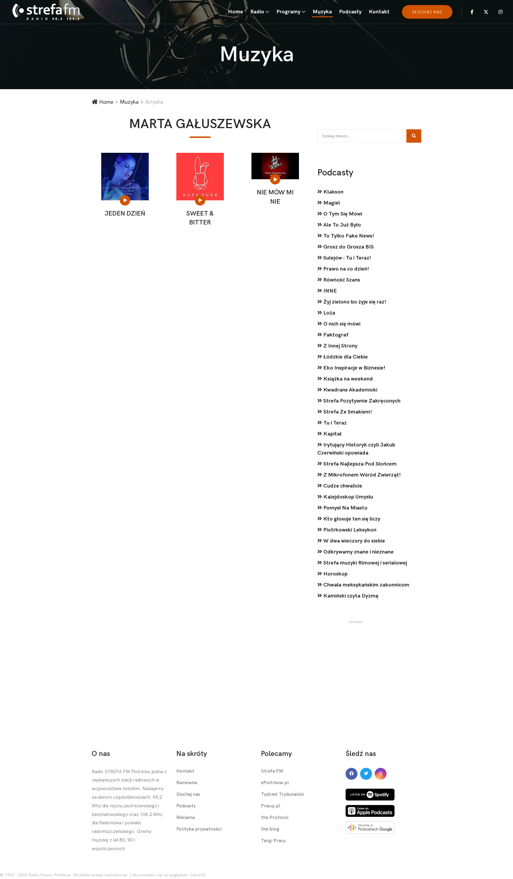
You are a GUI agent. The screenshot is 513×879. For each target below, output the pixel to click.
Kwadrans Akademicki (349, 390)
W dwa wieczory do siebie (353, 541)
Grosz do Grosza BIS (348, 247)
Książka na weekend (347, 379)
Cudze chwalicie (342, 486)
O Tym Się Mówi (342, 214)
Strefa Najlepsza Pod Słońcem (359, 464)
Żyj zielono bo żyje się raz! (354, 302)
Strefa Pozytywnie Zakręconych (361, 401)
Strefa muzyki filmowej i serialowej (364, 563)
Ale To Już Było (341, 225)
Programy (288, 12)
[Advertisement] (355, 661)
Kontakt (379, 12)
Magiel (331, 203)
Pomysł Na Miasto (345, 508)
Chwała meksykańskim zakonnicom (365, 585)
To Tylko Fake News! (348, 236)
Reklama (185, 817)
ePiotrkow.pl (275, 783)
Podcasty (350, 12)
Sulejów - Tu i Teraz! (346, 258)
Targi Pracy (273, 841)
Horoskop (335, 574)
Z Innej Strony (339, 346)
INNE (329, 291)
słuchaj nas (427, 12)
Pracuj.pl (270, 806)
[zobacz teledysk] (125, 200)
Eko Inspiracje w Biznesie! (353, 368)
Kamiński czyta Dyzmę (350, 596)
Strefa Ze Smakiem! (347, 412)
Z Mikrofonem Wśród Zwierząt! (361, 475)
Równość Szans (341, 280)
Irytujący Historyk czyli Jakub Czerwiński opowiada (356, 449)
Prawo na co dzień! (345, 269)
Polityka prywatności (198, 829)
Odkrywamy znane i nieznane (358, 552)
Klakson (332, 192)
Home (235, 12)
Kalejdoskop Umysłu (347, 497)
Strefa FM (272, 771)
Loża (328, 313)
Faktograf (335, 335)
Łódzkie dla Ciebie (345, 357)
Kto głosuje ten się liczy (351, 519)
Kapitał (331, 434)
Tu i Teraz (334, 423)
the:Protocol (275, 817)
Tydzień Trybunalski (282, 794)
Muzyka (322, 12)
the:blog (270, 829)
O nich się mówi (341, 324)
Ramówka (186, 783)
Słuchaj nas (188, 794)
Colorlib (197, 875)
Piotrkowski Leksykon (349, 530)
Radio (257, 12)
